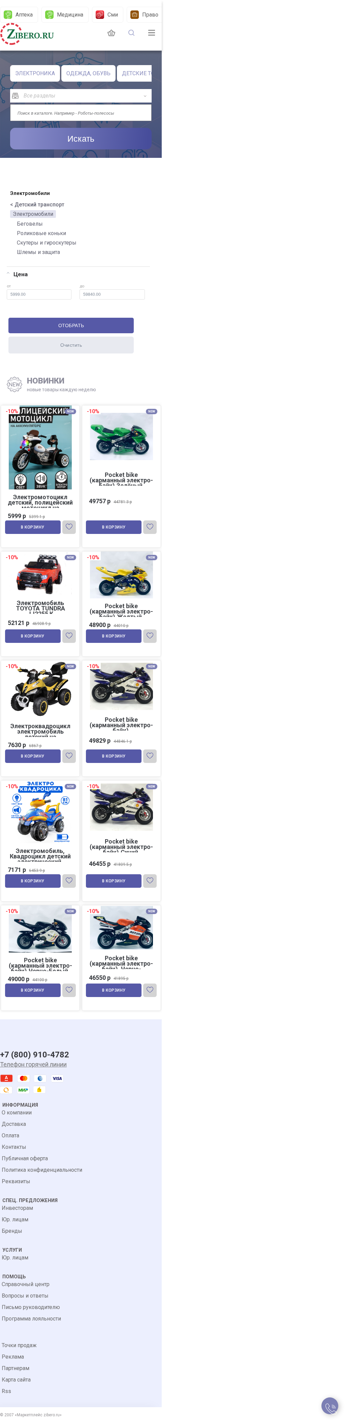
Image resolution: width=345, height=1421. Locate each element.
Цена (20, 274)
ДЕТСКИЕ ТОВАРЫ (146, 73)
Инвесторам (17, 1208)
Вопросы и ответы (25, 1295)
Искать (80, 138)
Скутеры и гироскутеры (46, 242)
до (82, 286)
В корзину (32, 527)
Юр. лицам (15, 1219)
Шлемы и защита (38, 252)
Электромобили (33, 214)
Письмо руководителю (31, 1307)
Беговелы (30, 224)
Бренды (12, 1231)
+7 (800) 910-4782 (34, 1054)
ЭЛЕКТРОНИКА (35, 73)
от (9, 286)
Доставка (14, 1124)
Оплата (10, 1135)
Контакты (14, 1147)
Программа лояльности (31, 1318)
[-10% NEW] (40, 551)
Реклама (13, 1357)
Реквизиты (16, 1181)
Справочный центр (26, 1284)
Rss (6, 1391)
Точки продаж (19, 1345)
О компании (17, 1112)
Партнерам (15, 1368)
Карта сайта (16, 1379)
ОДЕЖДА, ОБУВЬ (88, 73)
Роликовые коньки (41, 233)
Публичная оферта (25, 1158)
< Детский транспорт (37, 204)
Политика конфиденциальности (42, 1170)
